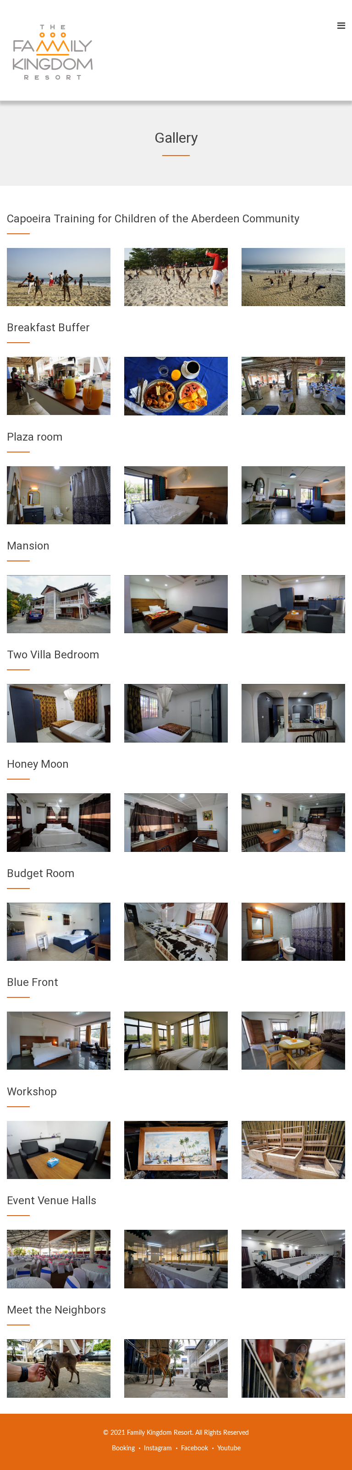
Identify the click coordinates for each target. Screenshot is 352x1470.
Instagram (158, 1448)
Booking (123, 1448)
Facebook (194, 1448)
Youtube (229, 1448)
